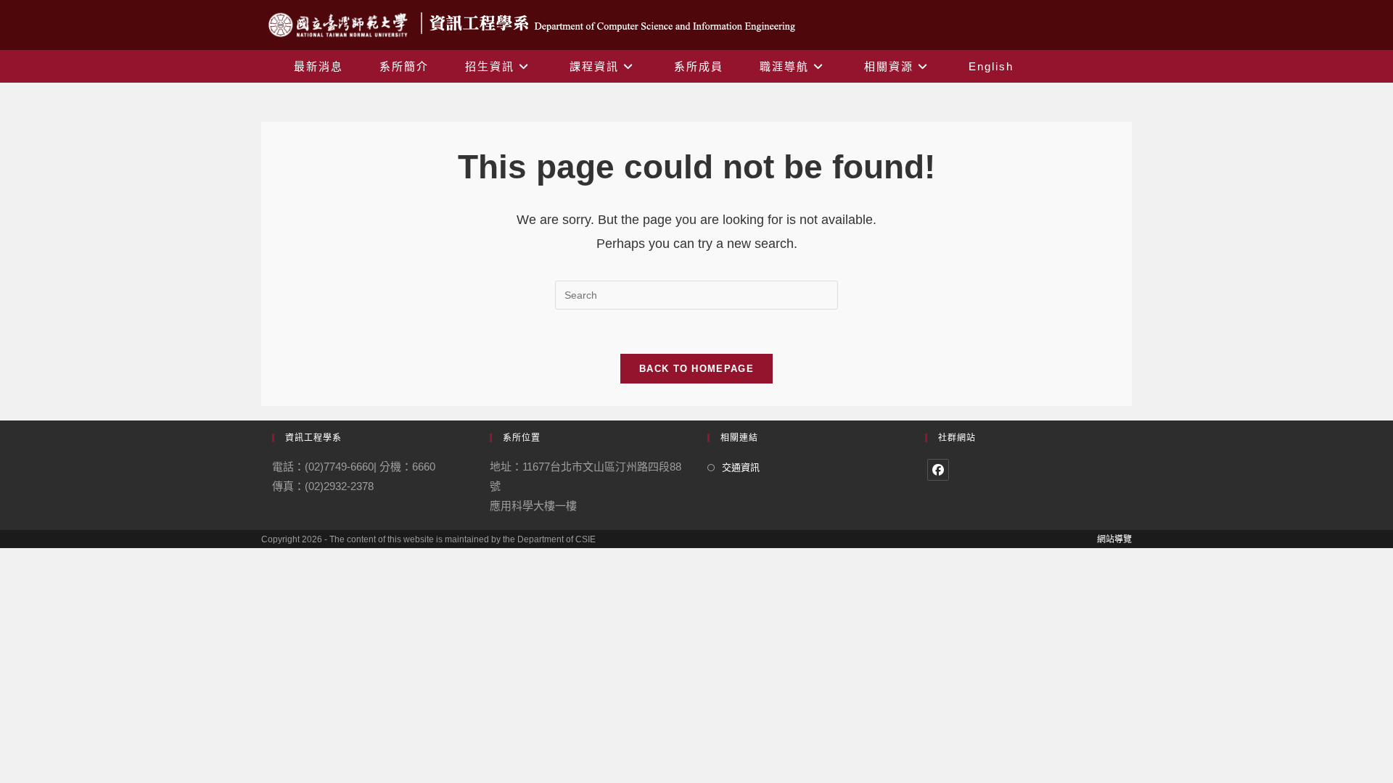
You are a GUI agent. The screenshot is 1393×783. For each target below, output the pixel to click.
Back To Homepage (696, 368)
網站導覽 (1114, 539)
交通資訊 (741, 467)
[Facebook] (938, 470)
